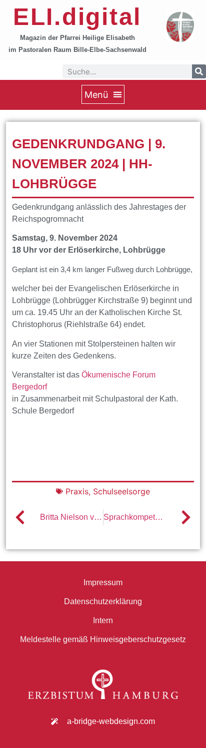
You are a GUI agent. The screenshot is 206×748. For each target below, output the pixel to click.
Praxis (77, 491)
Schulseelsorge (121, 491)
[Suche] (199, 71)
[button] (103, 94)
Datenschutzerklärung (103, 601)
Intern (103, 620)
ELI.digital (77, 16)
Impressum (103, 582)
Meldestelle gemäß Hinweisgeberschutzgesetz (103, 639)
